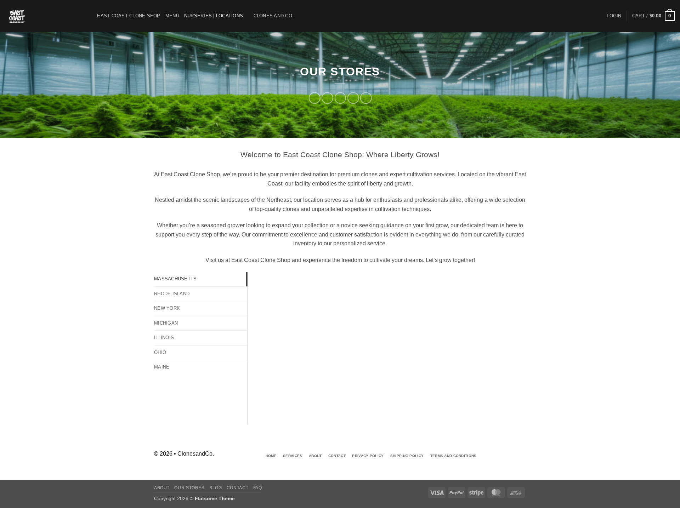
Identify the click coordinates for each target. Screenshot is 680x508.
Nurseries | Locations (213, 15)
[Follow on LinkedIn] (520, 463)
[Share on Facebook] (315, 98)
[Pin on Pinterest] (353, 98)
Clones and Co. (274, 15)
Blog (215, 487)
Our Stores (189, 487)
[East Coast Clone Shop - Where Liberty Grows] (40, 16)
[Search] (89, 16)
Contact (237, 487)
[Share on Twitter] (327, 98)
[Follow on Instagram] (520, 451)
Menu (172, 15)
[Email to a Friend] (340, 98)
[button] (614, 16)
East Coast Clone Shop (128, 15)
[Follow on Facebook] (509, 451)
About (162, 487)
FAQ (257, 487)
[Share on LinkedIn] (366, 98)
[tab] (200, 279)
